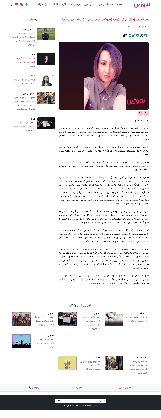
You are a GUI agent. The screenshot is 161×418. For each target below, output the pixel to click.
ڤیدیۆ (48, 4)
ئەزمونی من (75, 4)
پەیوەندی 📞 (34, 388)
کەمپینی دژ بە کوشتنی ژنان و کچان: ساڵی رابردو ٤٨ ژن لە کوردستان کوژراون (43, 321)
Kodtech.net (92, 406)
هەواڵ (109, 4)
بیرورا (86, 4)
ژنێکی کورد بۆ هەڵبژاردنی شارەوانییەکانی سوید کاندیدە (25, 62)
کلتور (64, 4)
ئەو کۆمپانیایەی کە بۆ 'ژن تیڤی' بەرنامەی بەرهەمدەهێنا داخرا (90, 366)
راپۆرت (100, 4)
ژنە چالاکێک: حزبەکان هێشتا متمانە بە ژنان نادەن (45, 343)
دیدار (93, 4)
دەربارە (79, 388)
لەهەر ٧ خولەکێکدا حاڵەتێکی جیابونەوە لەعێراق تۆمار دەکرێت (24, 127)
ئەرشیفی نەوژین (125, 388)
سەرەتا (119, 4)
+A (146, 113)
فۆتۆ (40, 4)
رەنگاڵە (56, 4)
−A (140, 113)
